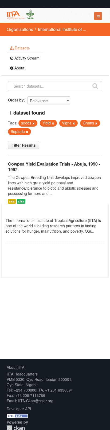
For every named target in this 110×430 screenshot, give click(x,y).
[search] (95, 85)
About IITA (15, 367)
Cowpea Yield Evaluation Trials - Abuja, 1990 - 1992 (54, 167)
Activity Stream (26, 58)
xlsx (21, 201)
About (18, 68)
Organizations (20, 29)
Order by (16, 100)
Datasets (22, 47)
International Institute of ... (62, 29)
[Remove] (33, 123)
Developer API (19, 408)
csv (12, 201)
